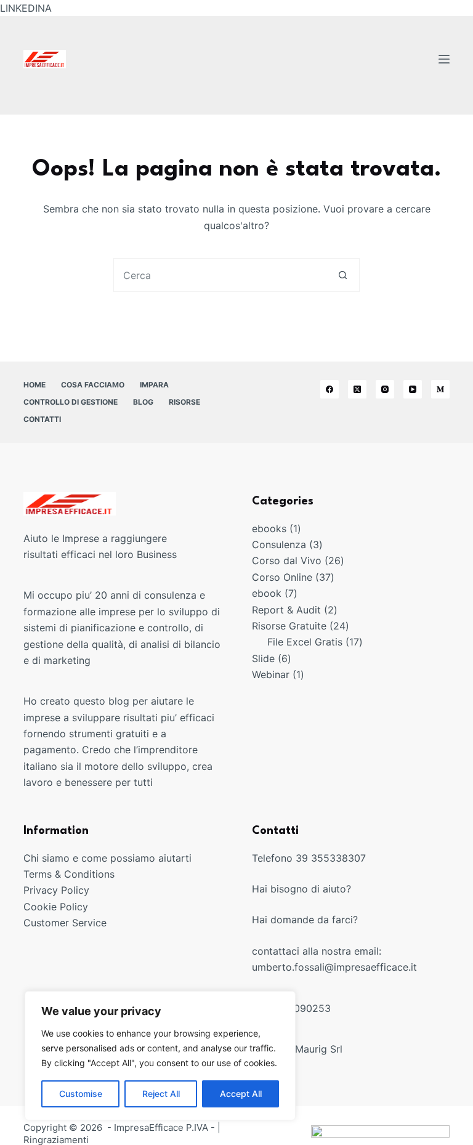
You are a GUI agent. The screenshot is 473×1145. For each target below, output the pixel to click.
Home (34, 384)
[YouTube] (412, 389)
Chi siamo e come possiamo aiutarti (107, 858)
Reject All (161, 1093)
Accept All (241, 1093)
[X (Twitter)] (357, 389)
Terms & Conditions (69, 874)
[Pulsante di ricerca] (342, 275)
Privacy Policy (56, 890)
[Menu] (444, 59)
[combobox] (220, 275)
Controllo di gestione (70, 402)
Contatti (42, 419)
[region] (160, 1055)
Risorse (184, 402)
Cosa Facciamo (92, 384)
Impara (154, 384)
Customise (80, 1093)
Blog (143, 402)
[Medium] (440, 389)
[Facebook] (329, 389)
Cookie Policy (55, 906)
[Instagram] (385, 389)
